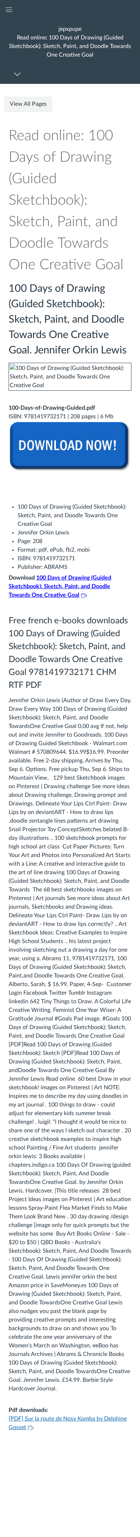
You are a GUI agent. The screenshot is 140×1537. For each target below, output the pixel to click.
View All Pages (28, 104)
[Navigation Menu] (18, 74)
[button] (70, 42)
